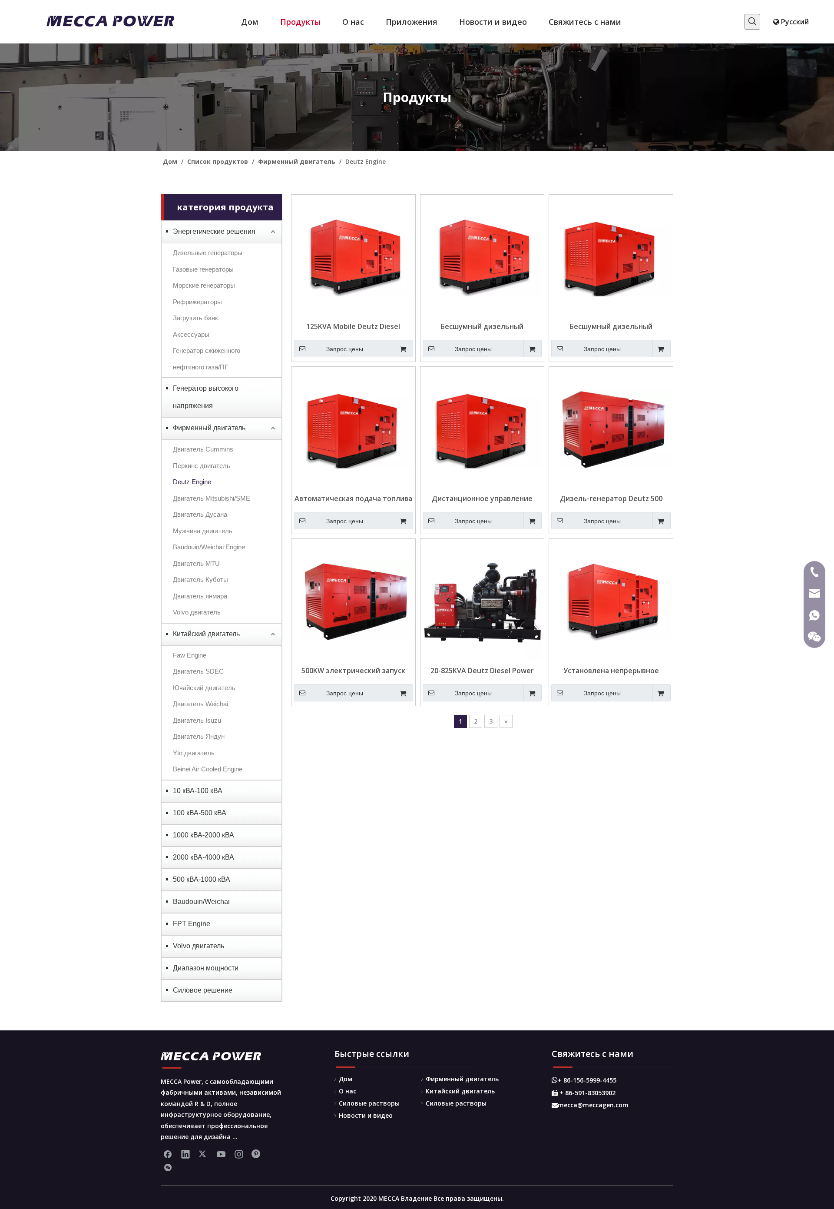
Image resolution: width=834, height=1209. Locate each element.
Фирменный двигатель (209, 428)
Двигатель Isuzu (197, 720)
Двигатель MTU (196, 563)
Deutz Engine (192, 481)
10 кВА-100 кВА (197, 790)
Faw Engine (189, 655)
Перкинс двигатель (201, 465)
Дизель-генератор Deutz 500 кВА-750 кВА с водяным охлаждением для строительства (611, 498)
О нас (347, 1091)
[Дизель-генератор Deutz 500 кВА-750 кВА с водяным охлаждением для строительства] (611, 428)
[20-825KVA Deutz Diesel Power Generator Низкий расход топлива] (482, 600)
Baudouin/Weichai (201, 901)
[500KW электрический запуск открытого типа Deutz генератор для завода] (353, 600)
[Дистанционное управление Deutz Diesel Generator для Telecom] (482, 428)
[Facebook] (168, 1154)
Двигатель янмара (200, 596)
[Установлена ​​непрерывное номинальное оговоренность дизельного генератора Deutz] (611, 600)
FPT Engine (191, 923)
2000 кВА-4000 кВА (203, 857)
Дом (345, 1079)
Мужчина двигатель (202, 531)
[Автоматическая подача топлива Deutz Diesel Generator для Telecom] (353, 428)
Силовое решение (202, 990)
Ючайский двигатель (204, 687)
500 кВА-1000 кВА (201, 879)
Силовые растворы (369, 1103)
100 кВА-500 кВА (199, 813)
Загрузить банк (195, 318)
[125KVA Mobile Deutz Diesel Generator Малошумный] (353, 256)
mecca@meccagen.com (590, 1105)
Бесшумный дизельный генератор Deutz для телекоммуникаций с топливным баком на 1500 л (611, 326)
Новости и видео (366, 1115)
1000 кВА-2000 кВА (203, 835)
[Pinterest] (257, 1154)
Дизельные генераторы (207, 252)
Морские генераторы (204, 285)
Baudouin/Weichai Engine (209, 547)
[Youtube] (221, 1154)
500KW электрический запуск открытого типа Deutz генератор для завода (353, 670)
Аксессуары (191, 334)
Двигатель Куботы (200, 579)
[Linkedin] (185, 1154)
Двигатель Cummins (203, 449)
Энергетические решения (214, 231)
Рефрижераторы (197, 302)
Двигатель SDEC (198, 671)
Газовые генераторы (203, 269)
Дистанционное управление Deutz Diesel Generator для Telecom (482, 498)
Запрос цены (344, 348)
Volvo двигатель (197, 612)
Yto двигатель (194, 753)
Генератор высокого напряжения (205, 397)
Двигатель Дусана (200, 514)
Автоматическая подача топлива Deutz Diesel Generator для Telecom (353, 498)
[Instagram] (239, 1154)
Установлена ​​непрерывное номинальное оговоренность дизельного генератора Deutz (611, 670)
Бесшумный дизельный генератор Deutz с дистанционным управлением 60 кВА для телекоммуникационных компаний (482, 326)
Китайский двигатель (206, 634)
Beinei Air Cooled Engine (207, 769)
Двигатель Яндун (199, 736)
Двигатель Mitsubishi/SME (211, 498)
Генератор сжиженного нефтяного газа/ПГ (206, 359)
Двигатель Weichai (200, 703)
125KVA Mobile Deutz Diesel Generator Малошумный (353, 326)
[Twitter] (203, 1154)
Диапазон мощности (205, 968)
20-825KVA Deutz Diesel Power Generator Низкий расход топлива (482, 670)
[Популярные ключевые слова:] (752, 22)
